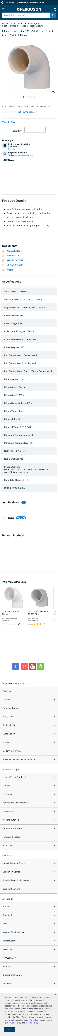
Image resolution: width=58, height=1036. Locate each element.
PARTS (9, 269)
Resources (7, 855)
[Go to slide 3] (31, 97)
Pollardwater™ (9, 940)
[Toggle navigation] (3, 9)
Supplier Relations (11, 889)
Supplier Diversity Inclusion (16, 880)
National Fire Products (13, 932)
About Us (7, 691)
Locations (7, 794)
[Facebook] (15, 666)
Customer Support (11, 769)
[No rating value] (10, 112)
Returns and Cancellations (15, 802)
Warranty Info (9, 811)
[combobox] (27, 15)
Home (5, 23)
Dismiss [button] (9, 1030)
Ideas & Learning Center (14, 863)
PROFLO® (7, 949)
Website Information (12, 828)
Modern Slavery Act (12, 751)
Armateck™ (8, 906)
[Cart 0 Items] (54, 9)
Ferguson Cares (10, 708)
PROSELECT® (9, 958)
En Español (8, 845)
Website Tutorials (11, 820)
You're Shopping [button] (24, 2)
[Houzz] (40, 666)
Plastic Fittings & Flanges (14, 26)
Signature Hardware (12, 975)
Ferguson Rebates (11, 837)
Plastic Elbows (36, 26)
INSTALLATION (14, 251)
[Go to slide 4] (34, 97)
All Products (17, 23)
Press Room (8, 716)
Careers (6, 699)
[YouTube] (32, 666)
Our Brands (7, 899)
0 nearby (11, 149)
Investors (7, 742)
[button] (55, 994)
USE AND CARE (14, 265)
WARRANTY (12, 255)
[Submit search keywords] (53, 15)
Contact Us (8, 785)
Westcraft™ (8, 983)
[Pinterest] (24, 666)
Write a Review (30, 112)
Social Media (9, 725)
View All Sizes (9, 122)
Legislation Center (11, 871)
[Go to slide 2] (27, 97)
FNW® (5, 923)
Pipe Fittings (31, 23)
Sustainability (9, 733)
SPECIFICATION (14, 260)
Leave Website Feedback (14, 777)
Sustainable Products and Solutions (20, 759)
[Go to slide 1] (24, 97)
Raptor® (6, 966)
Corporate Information (13, 683)
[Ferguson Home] (29, 9)
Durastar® (7, 915)
